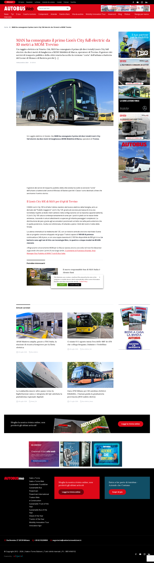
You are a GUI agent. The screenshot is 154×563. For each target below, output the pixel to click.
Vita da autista (77, 14)
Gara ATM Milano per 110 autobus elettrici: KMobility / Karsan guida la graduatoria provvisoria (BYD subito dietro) (86, 394)
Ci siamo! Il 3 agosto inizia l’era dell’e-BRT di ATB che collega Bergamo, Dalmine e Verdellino (89, 343)
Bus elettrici (34, 352)
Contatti (59, 2)
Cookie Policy (83, 281)
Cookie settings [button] (74, 285)
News (6, 14)
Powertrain (33, 491)
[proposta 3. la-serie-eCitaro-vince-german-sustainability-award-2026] (134, 99)
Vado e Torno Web (36, 481)
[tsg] (134, 45)
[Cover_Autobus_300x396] (134, 161)
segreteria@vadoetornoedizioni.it (66, 540)
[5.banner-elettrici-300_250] (134, 126)
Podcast (66, 2)
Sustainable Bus (35, 488)
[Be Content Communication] (18, 556)
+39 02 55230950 (41, 540)
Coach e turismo (29, 14)
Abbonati (10, 2)
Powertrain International (39, 494)
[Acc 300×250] (107, 454)
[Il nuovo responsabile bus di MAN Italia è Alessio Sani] (42, 277)
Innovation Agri (35, 525)
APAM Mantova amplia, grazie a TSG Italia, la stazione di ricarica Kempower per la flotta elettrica (36, 344)
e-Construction (35, 500)
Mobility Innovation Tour (96, 14)
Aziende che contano (48, 2)
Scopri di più (117, 492)
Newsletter (29, 2)
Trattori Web (34, 497)
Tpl (12, 14)
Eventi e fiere (64, 14)
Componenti (43, 14)
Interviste (8, 17)
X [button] (99, 277)
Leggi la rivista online (130, 424)
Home (6, 27)
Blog (120, 14)
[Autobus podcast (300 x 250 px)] (75, 454)
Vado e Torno (34, 478)
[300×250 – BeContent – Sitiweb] (44, 454)
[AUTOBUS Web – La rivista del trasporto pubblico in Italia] (18, 8)
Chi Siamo (21, 2)
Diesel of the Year (36, 516)
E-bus (18, 14)
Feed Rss (73, 2)
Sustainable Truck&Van (38, 484)
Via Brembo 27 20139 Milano (18, 540)
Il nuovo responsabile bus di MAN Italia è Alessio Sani (81, 271)
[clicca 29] (125, 8)
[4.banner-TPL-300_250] (134, 72)
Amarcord (112, 14)
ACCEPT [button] (62, 285)
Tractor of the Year (36, 519)
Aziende (54, 14)
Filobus (127, 14)
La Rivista (37, 2)
